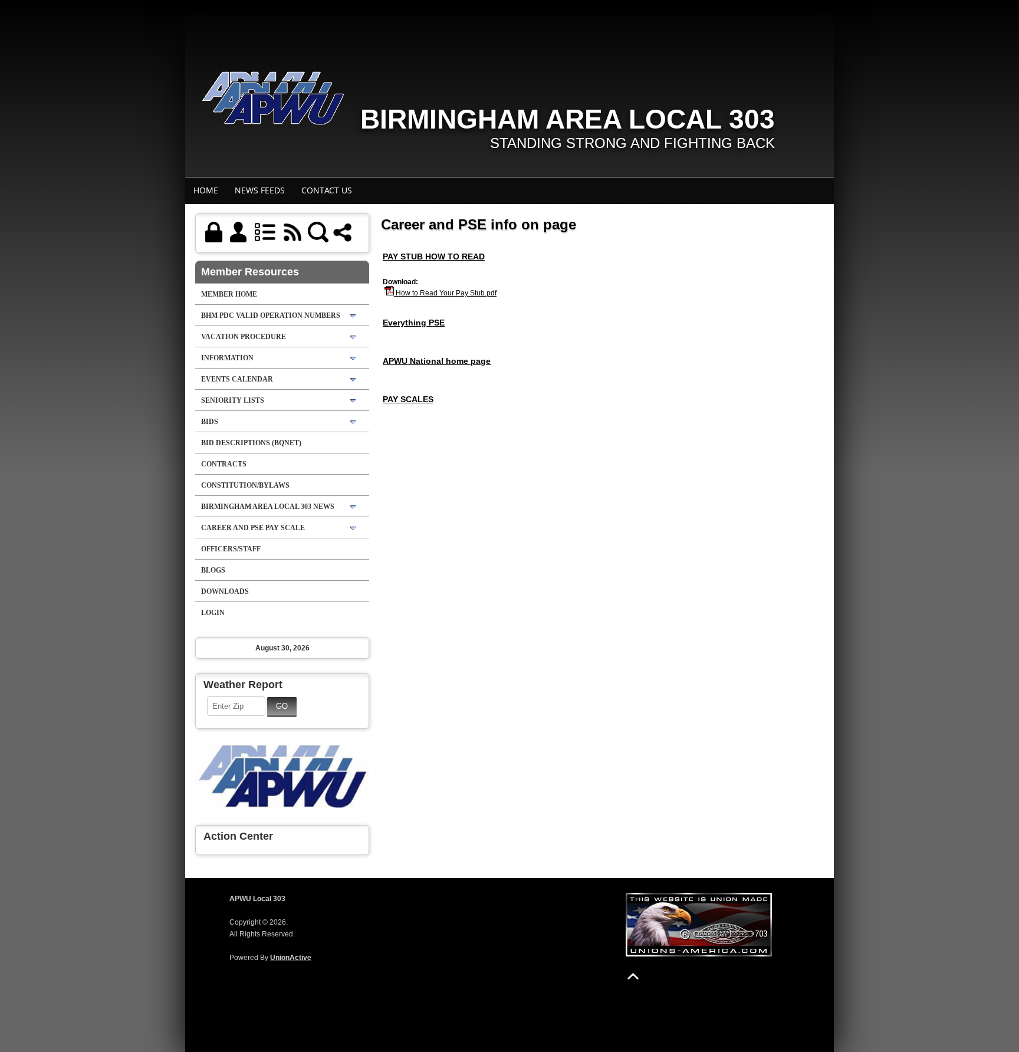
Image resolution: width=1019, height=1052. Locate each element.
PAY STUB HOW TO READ (434, 256)
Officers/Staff (231, 549)
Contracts (223, 464)
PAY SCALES (408, 399)
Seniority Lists (232, 400)
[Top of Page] (633, 976)
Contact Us (326, 190)
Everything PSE (414, 322)
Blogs (213, 570)
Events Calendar (237, 379)
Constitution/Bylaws (245, 485)
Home (205, 190)
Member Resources (250, 272)
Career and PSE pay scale (253, 528)
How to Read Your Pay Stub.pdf (445, 293)
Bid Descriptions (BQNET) (251, 443)
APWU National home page (437, 361)
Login (213, 613)
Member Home (229, 294)
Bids (209, 421)
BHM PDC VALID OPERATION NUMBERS (270, 315)
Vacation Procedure (243, 337)
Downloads (225, 591)
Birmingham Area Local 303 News (267, 506)
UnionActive (290, 958)
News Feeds (260, 190)
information (227, 358)
